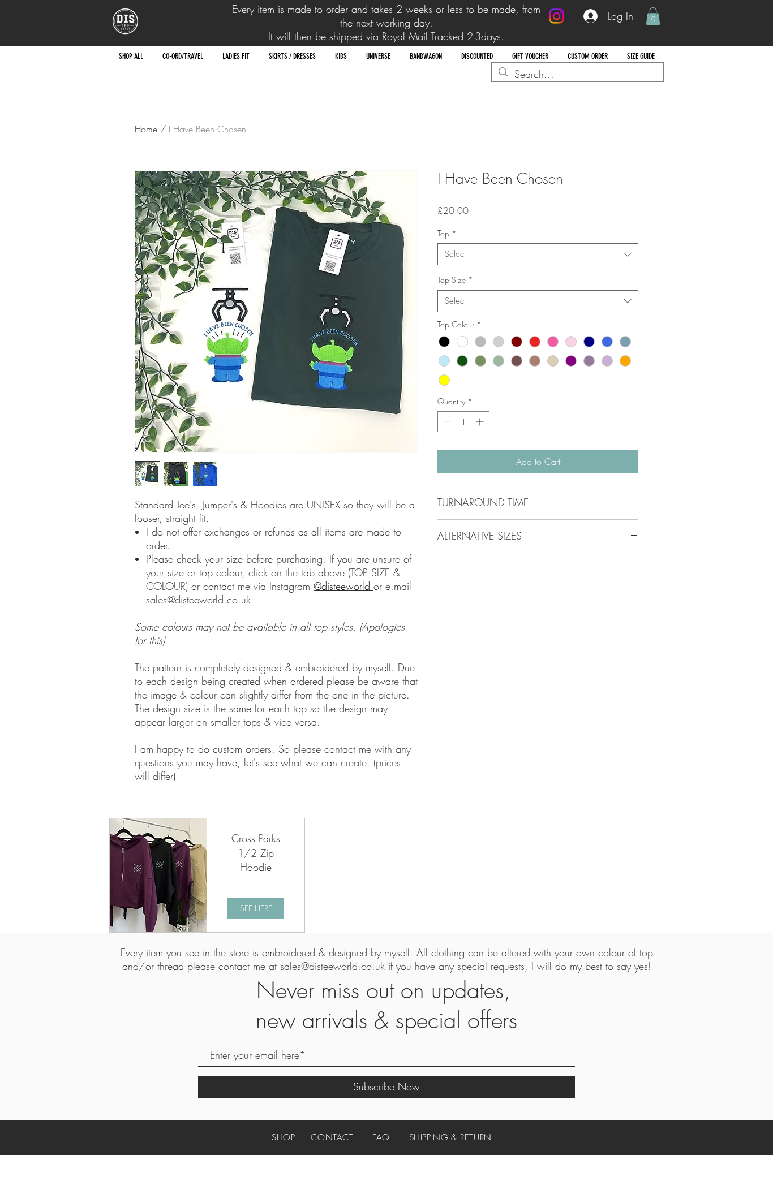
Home (146, 129)
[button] (653, 16)
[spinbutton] (463, 422)
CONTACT (332, 1137)
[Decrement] (446, 422)
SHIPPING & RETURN (450, 1137)
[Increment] (481, 422)
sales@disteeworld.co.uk (332, 966)
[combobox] (537, 254)
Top (447, 233)
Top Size (455, 279)
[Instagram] (556, 16)
